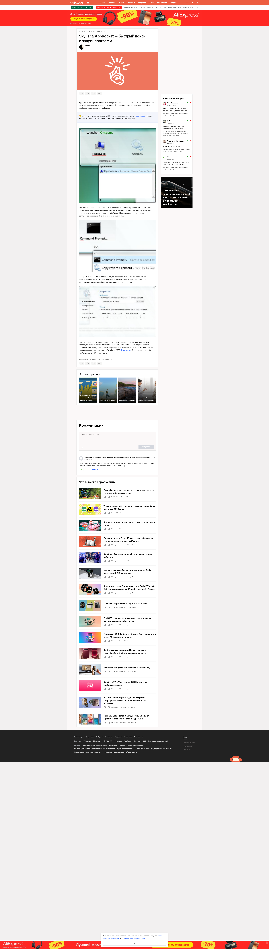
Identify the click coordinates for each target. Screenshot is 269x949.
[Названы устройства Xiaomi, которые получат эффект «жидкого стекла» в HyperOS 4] (117, 719)
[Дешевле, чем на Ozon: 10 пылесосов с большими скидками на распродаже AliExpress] (117, 541)
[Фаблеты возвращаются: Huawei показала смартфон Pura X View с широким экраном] (117, 653)
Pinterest (118, 741)
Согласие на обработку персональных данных (153, 749)
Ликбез (119, 513)
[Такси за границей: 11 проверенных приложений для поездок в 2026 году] (117, 509)
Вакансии (128, 737)
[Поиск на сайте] (187, 2)
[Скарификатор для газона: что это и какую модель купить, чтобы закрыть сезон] (117, 493)
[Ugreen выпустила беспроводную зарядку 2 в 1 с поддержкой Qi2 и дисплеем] (117, 573)
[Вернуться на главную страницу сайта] (77, 2)
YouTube (127, 741)
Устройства (121, 497)
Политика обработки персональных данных (126, 745)
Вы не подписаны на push (158, 741)
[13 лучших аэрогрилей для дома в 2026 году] (117, 605)
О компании (138, 737)
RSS (144, 741)
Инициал (136, 741)
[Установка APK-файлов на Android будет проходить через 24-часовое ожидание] (117, 637)
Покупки (123, 545)
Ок (135, 943)
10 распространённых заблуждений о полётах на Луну (176, 114)
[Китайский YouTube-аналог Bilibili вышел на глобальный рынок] (117, 685)
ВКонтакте (97, 741)
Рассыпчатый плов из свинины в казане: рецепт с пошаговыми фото (177, 150)
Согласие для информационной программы (120, 752)
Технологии (129, 513)
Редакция (118, 737)
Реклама (108, 737)
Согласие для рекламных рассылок (87, 752)
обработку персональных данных (134, 938)
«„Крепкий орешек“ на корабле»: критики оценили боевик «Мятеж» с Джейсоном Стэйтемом (175, 134)
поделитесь (140, 116)
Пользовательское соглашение (95, 745)
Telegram (87, 741)
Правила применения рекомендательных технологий (94, 749)
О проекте (90, 737)
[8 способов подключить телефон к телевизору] (117, 669)
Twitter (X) (108, 741)
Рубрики (99, 737)
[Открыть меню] (154, 457)
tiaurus (87, 45)
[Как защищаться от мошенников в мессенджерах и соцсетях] (117, 525)
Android (123, 641)
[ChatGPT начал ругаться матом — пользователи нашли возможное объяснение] (117, 621)
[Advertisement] (117, 412)
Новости (123, 561)
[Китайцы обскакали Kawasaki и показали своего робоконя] (117, 557)
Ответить (94, 469)
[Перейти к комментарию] (176, 109)
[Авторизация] (197, 2)
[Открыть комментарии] (108, 497)
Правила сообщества (125, 749)
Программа (126, 350)
